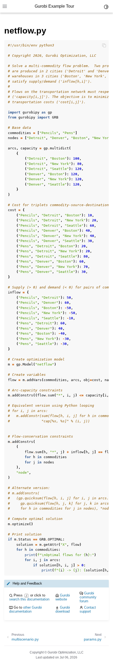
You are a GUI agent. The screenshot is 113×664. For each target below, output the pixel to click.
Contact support (88, 609)
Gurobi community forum (88, 597)
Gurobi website (62, 597)
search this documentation (29, 599)
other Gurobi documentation (25, 609)
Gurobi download (62, 609)
